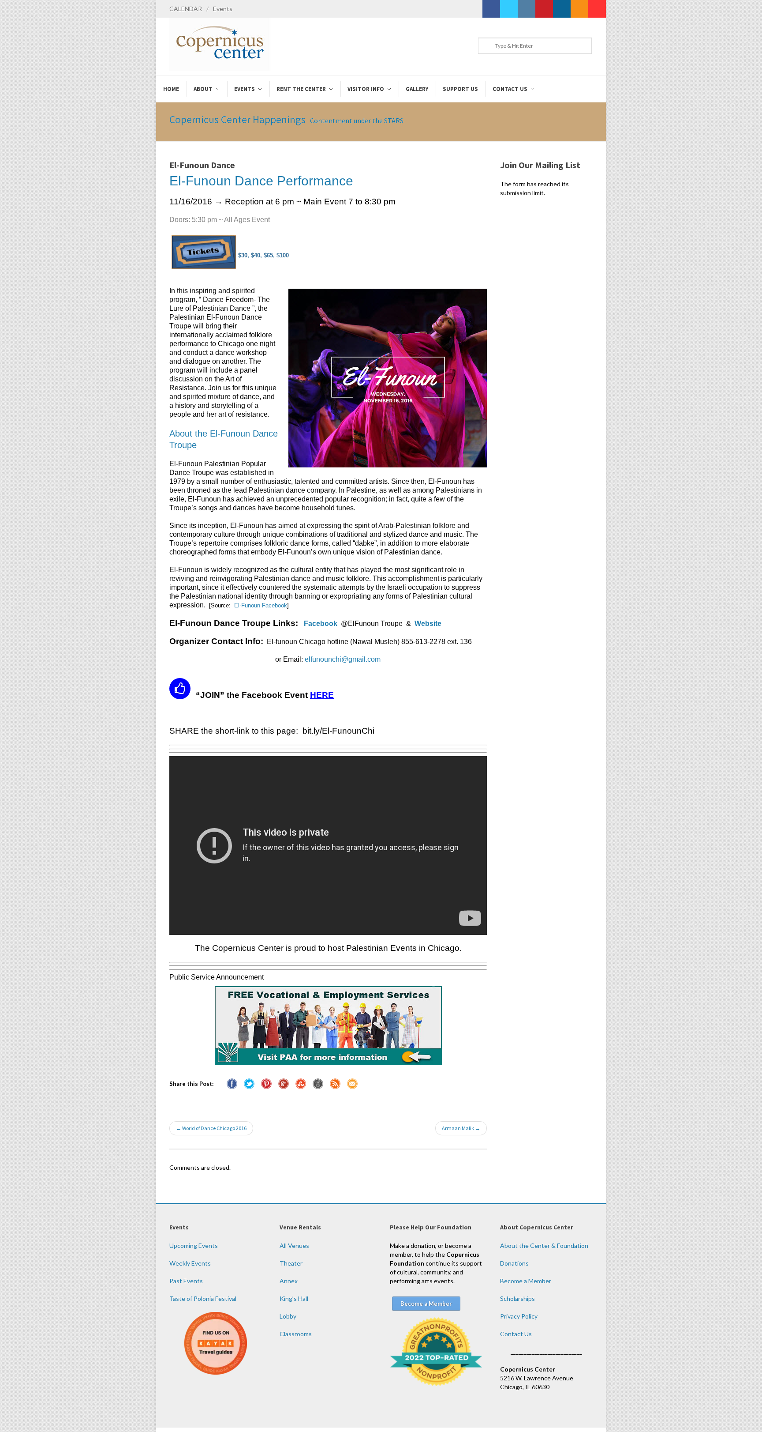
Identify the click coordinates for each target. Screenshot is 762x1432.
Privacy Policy (519, 1316)
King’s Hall (294, 1298)
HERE (322, 695)
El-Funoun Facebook (260, 605)
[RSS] (579, 9)
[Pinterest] (544, 9)
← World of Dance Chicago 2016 (211, 1128)
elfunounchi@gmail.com (343, 659)
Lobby (288, 1316)
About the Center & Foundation (544, 1245)
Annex (289, 1281)
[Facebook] (491, 9)
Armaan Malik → (461, 1128)
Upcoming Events (193, 1245)
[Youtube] (597, 9)
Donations (514, 1263)
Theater (291, 1263)
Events (222, 8)
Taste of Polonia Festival (202, 1298)
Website (428, 623)
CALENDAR (185, 8)
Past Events (186, 1281)
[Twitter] (509, 9)
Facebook (320, 623)
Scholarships (517, 1298)
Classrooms (296, 1334)
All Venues (294, 1245)
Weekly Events (190, 1263)
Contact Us (516, 1334)
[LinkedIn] (562, 9)
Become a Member (525, 1281)
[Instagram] (526, 9)
